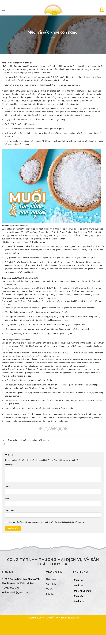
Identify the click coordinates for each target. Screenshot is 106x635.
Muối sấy (78, 596)
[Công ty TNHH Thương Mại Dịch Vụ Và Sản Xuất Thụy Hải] (53, 9)
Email (8, 498)
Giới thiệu (51, 579)
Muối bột (78, 580)
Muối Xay (79, 601)
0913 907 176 (11, 587)
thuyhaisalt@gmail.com (16, 592)
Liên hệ (50, 594)
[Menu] (3, 10)
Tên (7, 486)
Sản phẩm (51, 584)
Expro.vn (75, 617)
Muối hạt (78, 585)
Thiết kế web (61, 617)
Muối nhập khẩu (82, 590)
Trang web (9, 510)
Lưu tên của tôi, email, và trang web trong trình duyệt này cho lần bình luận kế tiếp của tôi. (47, 522)
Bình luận (9, 464)
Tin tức (49, 589)
